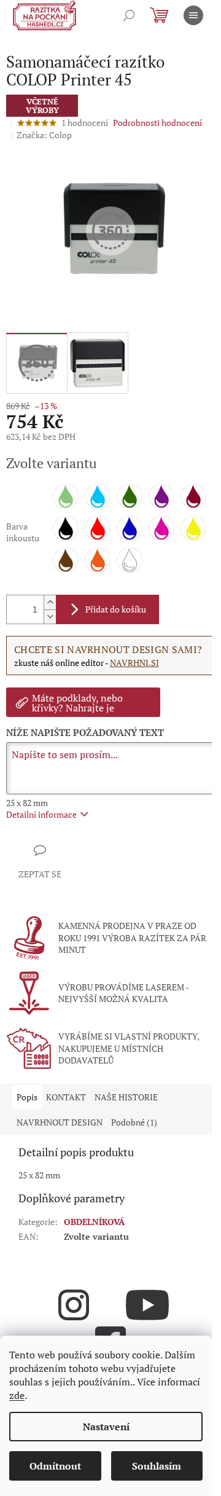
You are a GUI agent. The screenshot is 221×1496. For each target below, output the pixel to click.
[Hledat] (129, 15)
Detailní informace (41, 814)
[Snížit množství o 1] (50, 616)
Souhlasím (156, 1466)
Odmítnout (55, 1466)
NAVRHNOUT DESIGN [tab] (60, 1122)
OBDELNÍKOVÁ (94, 1222)
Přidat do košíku (115, 609)
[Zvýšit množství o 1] (50, 602)
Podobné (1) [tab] (134, 1122)
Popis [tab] (27, 1097)
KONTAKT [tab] (66, 1097)
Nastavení (106, 1426)
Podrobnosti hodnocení (157, 122)
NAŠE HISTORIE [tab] (126, 1097)
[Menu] (193, 15)
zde (17, 1395)
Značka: (44, 135)
